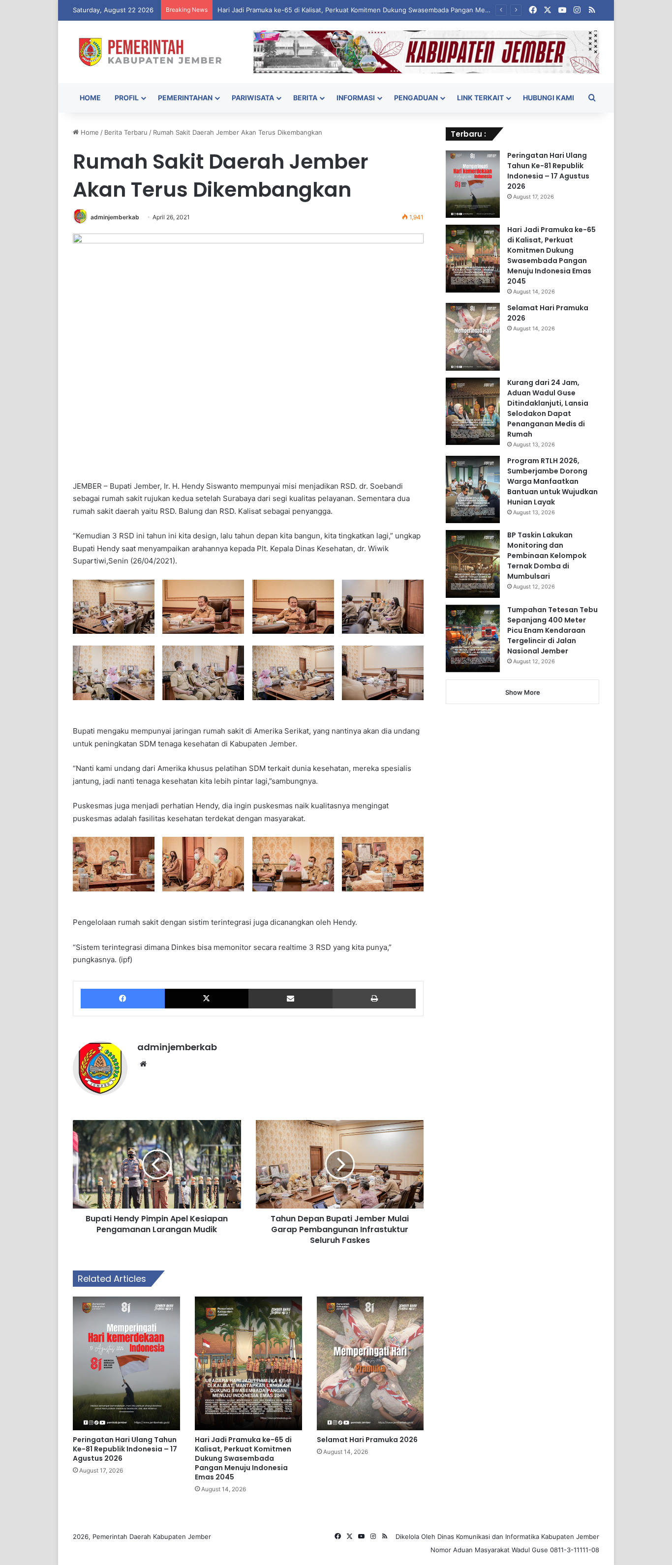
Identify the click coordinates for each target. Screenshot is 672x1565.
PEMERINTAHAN (185, 97)
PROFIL (127, 97)
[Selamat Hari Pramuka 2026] (370, 1363)
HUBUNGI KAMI (548, 97)
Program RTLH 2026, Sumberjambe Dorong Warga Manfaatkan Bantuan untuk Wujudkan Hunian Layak (552, 481)
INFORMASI (355, 97)
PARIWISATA (253, 97)
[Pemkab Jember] (156, 52)
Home (89, 132)
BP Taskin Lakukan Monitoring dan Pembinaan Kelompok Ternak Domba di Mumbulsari (546, 555)
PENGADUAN (416, 97)
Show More (522, 692)
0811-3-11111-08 (574, 1550)
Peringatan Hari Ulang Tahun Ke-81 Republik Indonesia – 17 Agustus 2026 (125, 1449)
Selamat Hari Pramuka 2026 (367, 1440)
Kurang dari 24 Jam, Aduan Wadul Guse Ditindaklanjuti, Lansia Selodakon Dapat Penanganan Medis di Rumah (547, 408)
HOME (90, 97)
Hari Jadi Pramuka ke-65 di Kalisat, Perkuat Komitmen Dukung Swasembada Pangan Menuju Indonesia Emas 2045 (391, 10)
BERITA (305, 97)
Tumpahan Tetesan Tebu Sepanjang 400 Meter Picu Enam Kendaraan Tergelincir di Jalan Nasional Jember (552, 630)
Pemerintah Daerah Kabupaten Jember (151, 1536)
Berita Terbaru (126, 132)
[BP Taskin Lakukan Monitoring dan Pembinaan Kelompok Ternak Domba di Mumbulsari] (473, 564)
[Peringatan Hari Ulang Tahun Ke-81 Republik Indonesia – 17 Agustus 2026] (126, 1363)
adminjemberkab (115, 217)
